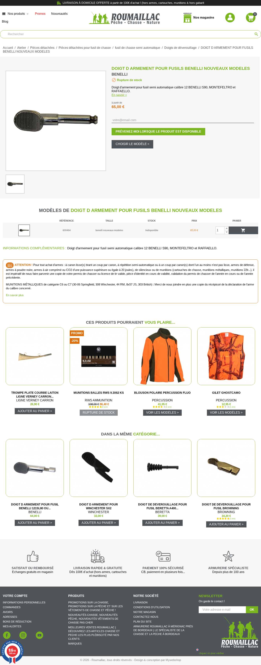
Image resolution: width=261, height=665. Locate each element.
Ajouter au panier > (35, 411)
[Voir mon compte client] (230, 17)
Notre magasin (144, 612)
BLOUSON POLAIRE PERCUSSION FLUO (162, 392)
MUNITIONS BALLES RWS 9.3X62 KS (99, 392)
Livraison (140, 602)
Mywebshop (173, 660)
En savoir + (119, 95)
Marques (75, 643)
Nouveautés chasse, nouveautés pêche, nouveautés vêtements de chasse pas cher (93, 618)
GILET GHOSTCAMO (226, 392)
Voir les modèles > (162, 412)
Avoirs (8, 612)
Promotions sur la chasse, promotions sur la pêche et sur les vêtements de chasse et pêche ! (95, 606)
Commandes (11, 607)
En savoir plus (15, 295)
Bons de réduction (17, 621)
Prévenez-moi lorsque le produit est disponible (158, 131)
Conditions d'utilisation (151, 607)
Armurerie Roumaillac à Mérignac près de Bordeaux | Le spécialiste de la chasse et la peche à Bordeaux (163, 630)
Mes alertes (12, 626)
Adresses (10, 616)
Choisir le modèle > (132, 144)
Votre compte (15, 595)
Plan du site (142, 621)
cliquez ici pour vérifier (211, 653)
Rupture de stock (99, 412)
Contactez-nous (145, 616)
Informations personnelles (24, 602)
